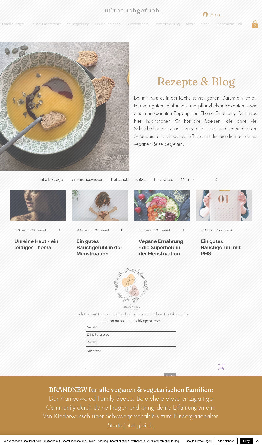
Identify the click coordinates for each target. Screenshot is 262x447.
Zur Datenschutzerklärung (163, 441)
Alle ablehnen (226, 441)
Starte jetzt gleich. (131, 425)
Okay (246, 441)
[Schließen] (257, 441)
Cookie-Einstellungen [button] (199, 441)
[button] (221, 367)
